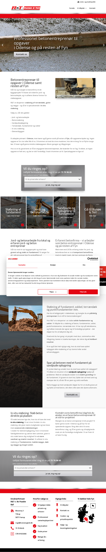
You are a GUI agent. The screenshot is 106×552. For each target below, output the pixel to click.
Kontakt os (21, 54)
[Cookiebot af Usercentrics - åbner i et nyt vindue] (89, 259)
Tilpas (51, 292)
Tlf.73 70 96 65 (101, 272)
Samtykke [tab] (22, 265)
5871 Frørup (20, 517)
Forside (72, 8)
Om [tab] (84, 265)
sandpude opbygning (77, 372)
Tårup (17, 514)
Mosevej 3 (19, 511)
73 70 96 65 (66, 172)
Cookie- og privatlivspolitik (87, 2)
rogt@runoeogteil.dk (24, 523)
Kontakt (92, 8)
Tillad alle (83, 292)
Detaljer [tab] (53, 265)
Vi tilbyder (81, 8)
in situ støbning (17, 422)
